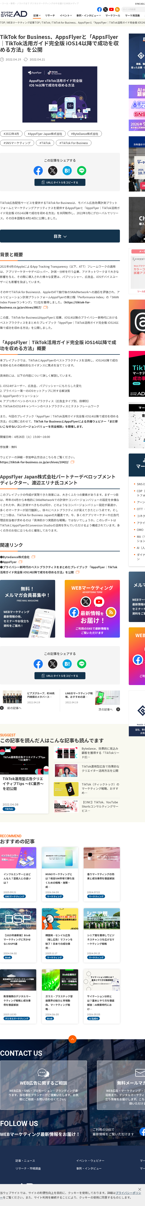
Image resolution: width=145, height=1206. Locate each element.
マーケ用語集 (132, 15)
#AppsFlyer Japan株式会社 (45, 134)
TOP (2, 22)
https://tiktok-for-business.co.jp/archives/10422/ (34, 462)
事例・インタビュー (87, 15)
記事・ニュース (25, 1160)
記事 (35, 15)
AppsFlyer (10, 562)
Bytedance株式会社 (16, 557)
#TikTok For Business (73, 143)
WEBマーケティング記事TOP (23, 22)
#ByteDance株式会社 (84, 134)
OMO (140, 530)
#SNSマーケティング (17, 143)
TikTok (46, 22)
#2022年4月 (11, 134)
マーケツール (112, 15)
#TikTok (45, 143)
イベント (65, 15)
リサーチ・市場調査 (28, 1168)
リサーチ (50, 15)
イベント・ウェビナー (90, 1160)
